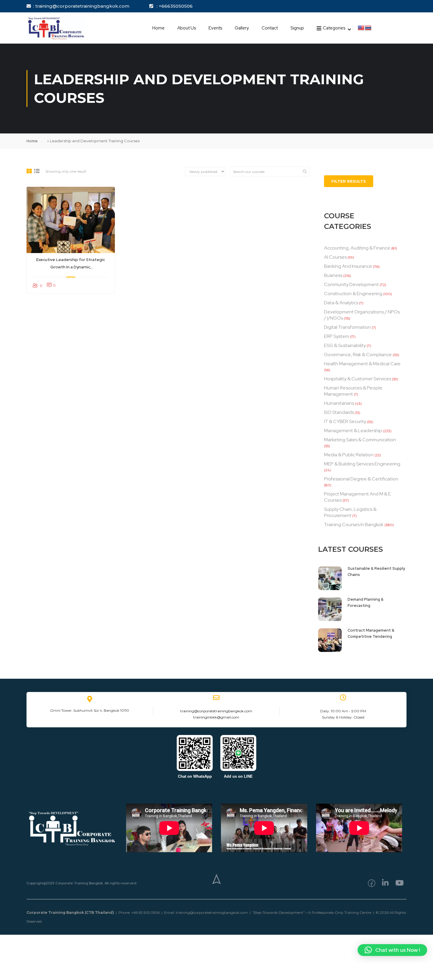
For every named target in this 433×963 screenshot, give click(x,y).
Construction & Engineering (353, 293)
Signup (297, 28)
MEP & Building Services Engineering (362, 464)
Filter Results (348, 181)
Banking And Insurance (348, 266)
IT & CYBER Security (345, 421)
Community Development (351, 284)
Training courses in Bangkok (354, 524)
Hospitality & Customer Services (357, 379)
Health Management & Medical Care (362, 364)
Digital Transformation (347, 327)
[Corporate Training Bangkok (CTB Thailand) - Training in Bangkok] (56, 28)
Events (215, 28)
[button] (392, 950)
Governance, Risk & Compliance (358, 354)
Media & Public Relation (348, 455)
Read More (71, 220)
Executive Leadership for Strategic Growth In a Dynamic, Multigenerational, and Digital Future (70, 264)
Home (158, 28)
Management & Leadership (353, 430)
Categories (334, 28)
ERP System (336, 336)
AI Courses (335, 257)
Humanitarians (339, 403)
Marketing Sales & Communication (360, 440)
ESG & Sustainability (345, 345)
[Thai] (368, 28)
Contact (270, 28)
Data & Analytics (341, 303)
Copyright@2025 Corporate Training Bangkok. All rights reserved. (82, 883)
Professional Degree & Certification (361, 479)
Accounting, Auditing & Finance (357, 248)
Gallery (242, 28)
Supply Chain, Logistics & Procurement (350, 512)
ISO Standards (339, 412)
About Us (186, 28)
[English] (361, 28)
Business (333, 275)
